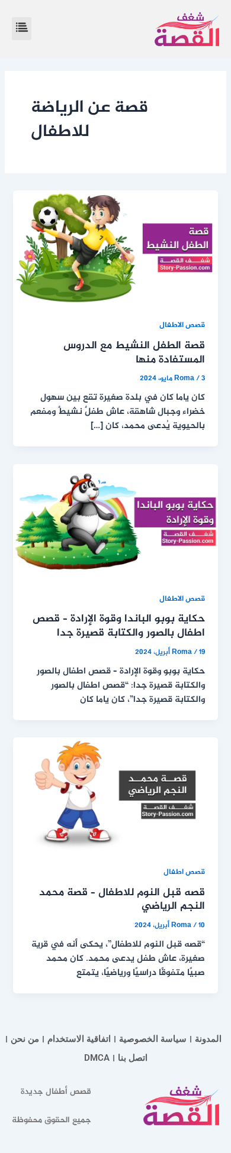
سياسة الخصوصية (153, 1039)
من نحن (25, 1039)
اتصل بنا (132, 1057)
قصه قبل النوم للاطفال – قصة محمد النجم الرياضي (122, 900)
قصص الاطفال (182, 325)
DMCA (97, 1057)
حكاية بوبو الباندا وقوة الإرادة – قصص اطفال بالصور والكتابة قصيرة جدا (119, 626)
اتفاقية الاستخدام (79, 1039)
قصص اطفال (184, 872)
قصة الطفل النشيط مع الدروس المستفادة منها (134, 353)
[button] (21, 28)
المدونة (208, 1039)
